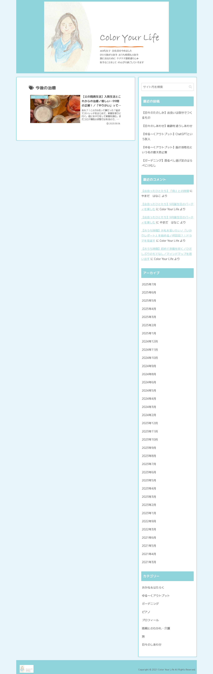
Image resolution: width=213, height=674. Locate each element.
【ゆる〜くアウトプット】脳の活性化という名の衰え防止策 (167, 149)
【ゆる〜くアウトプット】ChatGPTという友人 (167, 136)
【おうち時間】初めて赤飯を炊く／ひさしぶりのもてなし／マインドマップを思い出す (166, 254)
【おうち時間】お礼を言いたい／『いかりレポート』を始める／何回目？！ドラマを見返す (166, 236)
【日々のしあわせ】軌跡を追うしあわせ (167, 126)
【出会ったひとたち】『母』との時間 (165, 191)
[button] (190, 87)
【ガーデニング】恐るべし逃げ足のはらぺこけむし (167, 163)
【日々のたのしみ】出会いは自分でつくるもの (167, 115)
